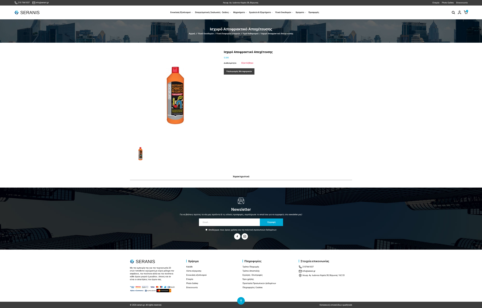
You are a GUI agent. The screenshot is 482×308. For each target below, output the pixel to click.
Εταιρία (436, 3)
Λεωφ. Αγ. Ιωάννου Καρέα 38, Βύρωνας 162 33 (323, 275)
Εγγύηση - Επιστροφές (253, 275)
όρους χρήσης (231, 230)
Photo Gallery (448, 3)
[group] (175, 95)
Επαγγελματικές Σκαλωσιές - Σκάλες (212, 12)
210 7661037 (23, 2)
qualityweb (347, 305)
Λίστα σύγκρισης (193, 271)
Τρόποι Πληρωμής (251, 267)
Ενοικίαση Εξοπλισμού (180, 12)
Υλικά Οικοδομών (283, 12)
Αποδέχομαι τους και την (242, 230)
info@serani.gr (42, 2)
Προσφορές (313, 12)
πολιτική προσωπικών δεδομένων (261, 230)
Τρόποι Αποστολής (251, 271)
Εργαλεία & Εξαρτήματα (260, 12)
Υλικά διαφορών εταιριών (228, 33)
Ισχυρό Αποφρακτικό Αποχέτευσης (277, 33)
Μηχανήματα (239, 12)
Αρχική (192, 33)
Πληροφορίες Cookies (252, 287)
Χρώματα (300, 12)
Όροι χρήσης (248, 279)
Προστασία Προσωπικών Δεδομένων (259, 283)
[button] (133, 154)
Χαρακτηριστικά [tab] (241, 176)
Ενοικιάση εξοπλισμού (196, 275)
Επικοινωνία (462, 3)
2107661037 (308, 267)
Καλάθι (189, 267)
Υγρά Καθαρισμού (251, 33)
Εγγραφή (271, 222)
